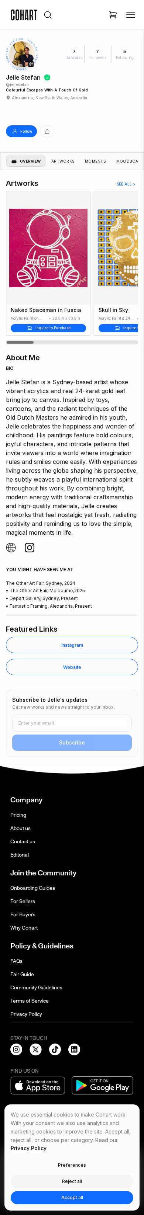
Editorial (19, 854)
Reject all (72, 1181)
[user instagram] (11, 548)
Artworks (63, 161)
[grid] (72, 659)
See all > (126, 184)
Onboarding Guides (32, 888)
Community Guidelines (36, 987)
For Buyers (22, 914)
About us (20, 828)
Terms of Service (29, 1000)
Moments (95, 161)
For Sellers (22, 901)
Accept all (72, 1197)
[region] (72, 267)
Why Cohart (24, 927)
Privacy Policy (26, 1014)
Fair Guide (22, 974)
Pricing (18, 815)
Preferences (72, 1165)
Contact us (22, 841)
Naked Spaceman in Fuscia (46, 310)
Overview (30, 161)
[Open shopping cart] (113, 14)
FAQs (16, 961)
